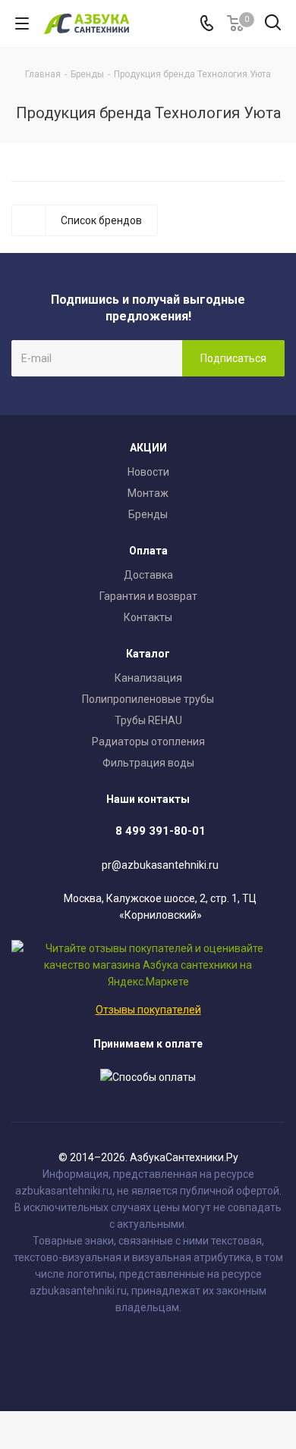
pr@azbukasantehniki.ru (160, 865)
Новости (148, 472)
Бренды (148, 514)
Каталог (148, 654)
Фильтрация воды (148, 763)
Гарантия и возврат (148, 596)
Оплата (148, 551)
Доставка (148, 575)
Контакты (148, 617)
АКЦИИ (148, 448)
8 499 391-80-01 (160, 831)
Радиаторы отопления (148, 741)
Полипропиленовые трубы (148, 699)
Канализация (148, 678)
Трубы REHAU (148, 720)
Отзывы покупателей (148, 1010)
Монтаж (148, 493)
